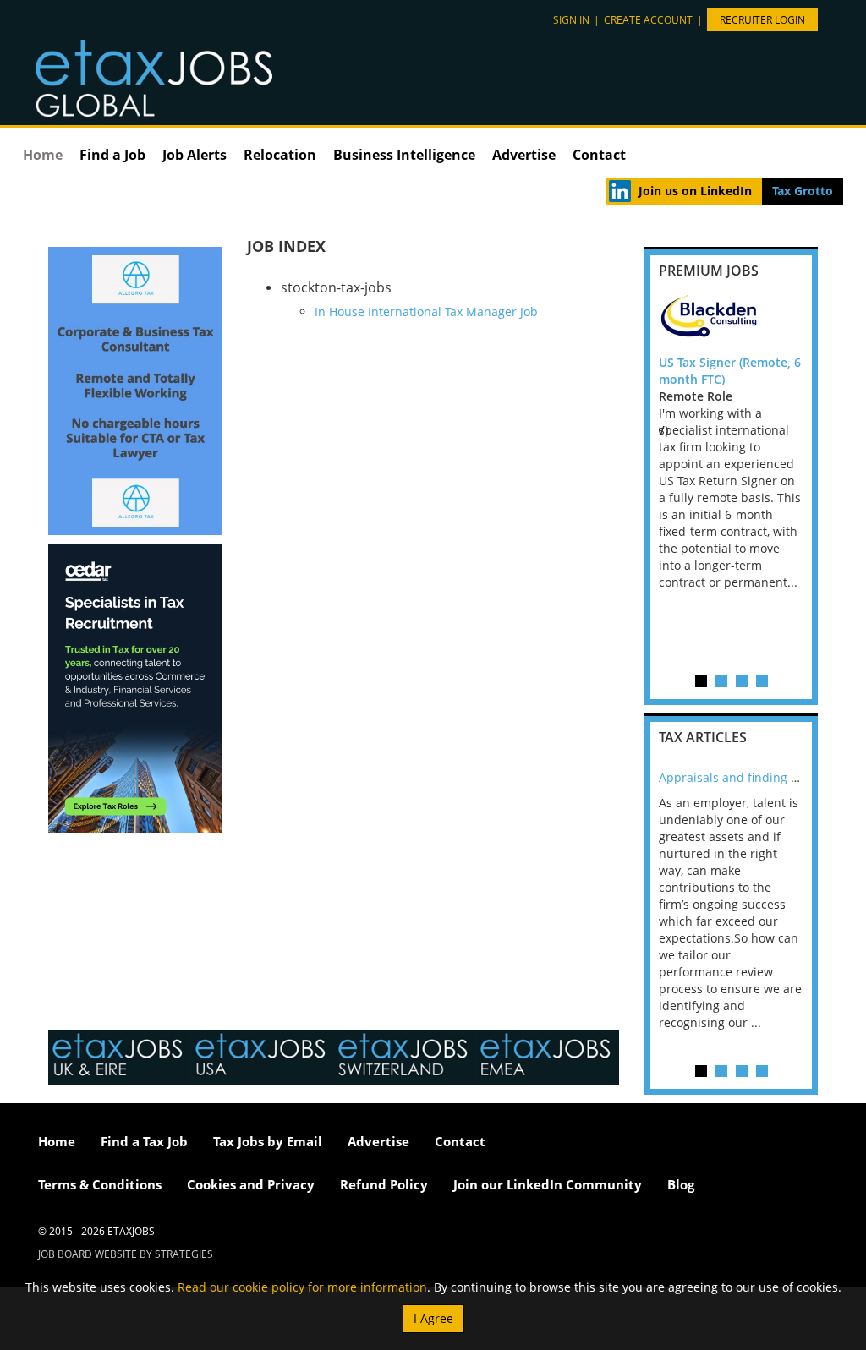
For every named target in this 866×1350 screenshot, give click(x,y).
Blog (680, 1184)
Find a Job (112, 154)
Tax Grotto (802, 191)
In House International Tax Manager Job (426, 311)
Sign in (571, 20)
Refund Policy (384, 1184)
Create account (648, 20)
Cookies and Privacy (251, 1184)
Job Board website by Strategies (125, 1254)
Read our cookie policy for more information (302, 1287)
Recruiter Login (762, 20)
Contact (599, 154)
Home (43, 154)
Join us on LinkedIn (695, 191)
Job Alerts (194, 154)
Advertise (524, 154)
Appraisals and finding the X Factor (758, 777)
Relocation (280, 154)
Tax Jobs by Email (267, 1141)
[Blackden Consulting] (731, 320)
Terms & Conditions (100, 1184)
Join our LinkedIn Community (547, 1184)
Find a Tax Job (144, 1141)
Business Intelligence (404, 154)
